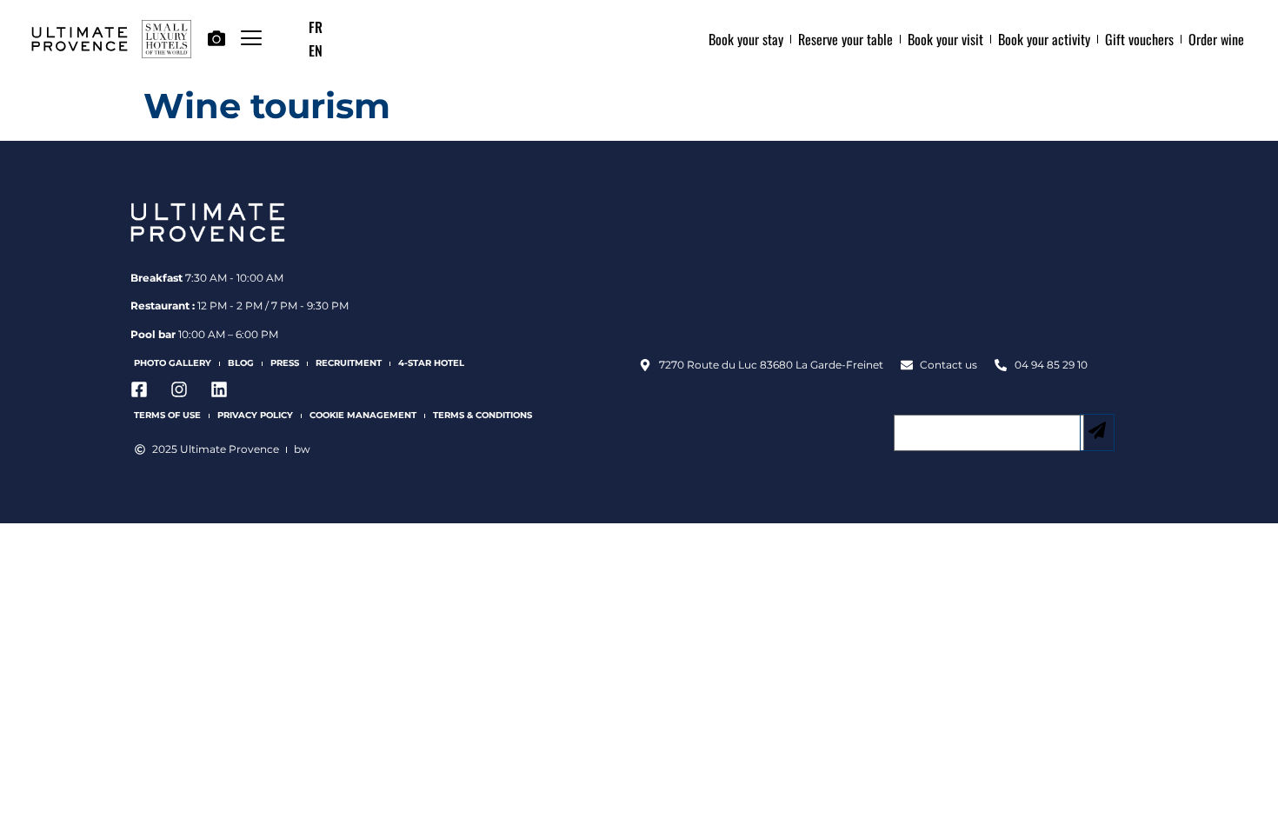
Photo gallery (172, 363)
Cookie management (363, 415)
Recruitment (349, 363)
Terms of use (167, 415)
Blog (241, 363)
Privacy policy (255, 415)
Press (284, 363)
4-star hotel (431, 363)
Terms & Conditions (482, 415)
